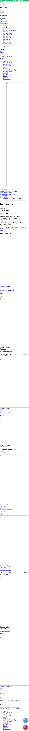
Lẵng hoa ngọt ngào (5, 631)
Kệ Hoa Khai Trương (11, 45)
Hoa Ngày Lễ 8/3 (7, 39)
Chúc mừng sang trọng (6, 509)
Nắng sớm (2, 690)
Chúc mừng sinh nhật (5, 194)
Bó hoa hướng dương (5, 412)
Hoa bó (5, 28)
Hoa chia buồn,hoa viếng (9, 30)
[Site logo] (3, 19)
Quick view (3, 288)
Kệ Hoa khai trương (8, 43)
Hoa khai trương (7, 33)
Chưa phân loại (7, 25)
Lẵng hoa (5, 46)
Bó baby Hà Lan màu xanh (7, 290)
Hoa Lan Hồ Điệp (7, 34)
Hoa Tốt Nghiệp (7, 42)
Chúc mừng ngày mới (5, 198)
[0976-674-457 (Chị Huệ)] (5, 715)
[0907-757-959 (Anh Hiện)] (5, 721)
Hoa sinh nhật (6, 40)
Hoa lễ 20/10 (6, 36)
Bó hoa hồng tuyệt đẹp (6, 351)
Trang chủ (2, 191)
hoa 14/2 (5, 27)
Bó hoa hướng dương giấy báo (8, 449)
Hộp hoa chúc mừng (5, 570)
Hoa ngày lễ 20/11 (8, 37)
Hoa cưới (5, 31)
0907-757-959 (3, 7)
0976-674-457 (3, 15)
